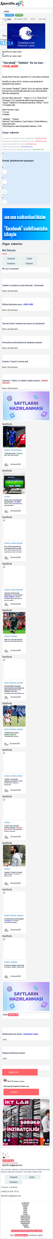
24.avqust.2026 (15, 604)
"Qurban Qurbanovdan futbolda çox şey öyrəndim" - (14, 595)
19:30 (6, 745)
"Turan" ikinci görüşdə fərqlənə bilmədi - (13, 827)
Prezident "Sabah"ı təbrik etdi (14, 965)
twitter (29, 258)
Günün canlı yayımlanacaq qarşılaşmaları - (13, 501)
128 (6, 976)
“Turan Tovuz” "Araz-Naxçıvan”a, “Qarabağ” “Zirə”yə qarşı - (24, 141)
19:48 (6, 838)
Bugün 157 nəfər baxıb (10, 310)
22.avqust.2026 (15, 464)
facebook (11, 258)
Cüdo (25, 1210)
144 (6, 883)
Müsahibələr (25, 1223)
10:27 (6, 512)
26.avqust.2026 (15, 883)
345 (6, 697)
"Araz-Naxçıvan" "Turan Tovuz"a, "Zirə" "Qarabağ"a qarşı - (24, 138)
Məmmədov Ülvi (21, 1235)
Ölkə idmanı (25, 1219)
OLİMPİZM (25, 1203)
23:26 (6, 791)
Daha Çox (13, 1072)
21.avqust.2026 (15, 650)
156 (6, 464)
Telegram (29, 263)
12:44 (6, 605)
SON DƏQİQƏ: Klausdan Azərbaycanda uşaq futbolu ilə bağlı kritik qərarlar (14, 688)
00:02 (5, 1039)
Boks (25, 1212)
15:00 (6, 884)
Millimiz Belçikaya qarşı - (17, 304)
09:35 (6, 558)
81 (5, 743)
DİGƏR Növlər (25, 1218)
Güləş (25, 1208)
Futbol (25, 1207)
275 (6, 836)
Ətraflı (14, 1092)
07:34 (6, 43)
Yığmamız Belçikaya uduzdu (13, 1053)
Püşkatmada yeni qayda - (20, 1034)
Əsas (4, 35)
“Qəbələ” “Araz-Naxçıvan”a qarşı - (17, 146)
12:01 (6, 977)
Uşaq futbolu (25, 1216)
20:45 (5, 1058)
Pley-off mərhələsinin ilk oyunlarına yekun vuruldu (12, 547)
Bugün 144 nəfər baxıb (10, 367)
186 (6, 929)
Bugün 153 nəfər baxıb (10, 329)
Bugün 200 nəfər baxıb (10, 291)
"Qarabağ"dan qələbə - (11, 733)
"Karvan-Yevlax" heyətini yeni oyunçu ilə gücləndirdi (23, 323)
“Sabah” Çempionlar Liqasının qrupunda (11, 780)
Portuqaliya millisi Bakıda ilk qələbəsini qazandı (22, 342)
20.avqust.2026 (15, 557)
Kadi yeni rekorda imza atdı (13, 639)
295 (6, 604)
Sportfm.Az (7, 424)
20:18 (6, 465)
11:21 (6, 698)
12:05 (6, 652)
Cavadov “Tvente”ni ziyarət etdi (15, 361)
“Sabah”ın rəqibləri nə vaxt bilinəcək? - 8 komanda (23, 285)
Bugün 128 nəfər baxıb (10, 388)
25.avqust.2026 (15, 511)
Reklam (26, 1227)
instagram (11, 263)
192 (6, 557)
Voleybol (25, 1205)
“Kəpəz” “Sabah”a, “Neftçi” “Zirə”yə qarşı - (19, 144)
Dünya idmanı (25, 1221)
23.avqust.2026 (15, 836)
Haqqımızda (17, 35)
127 (6, 511)
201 (6, 790)
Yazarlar (25, 1225)
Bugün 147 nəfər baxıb (10, 348)
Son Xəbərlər (32, 35)
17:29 (6, 931)
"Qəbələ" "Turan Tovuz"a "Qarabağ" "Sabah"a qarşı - (23, 149)
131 (6, 650)
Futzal (25, 1214)
